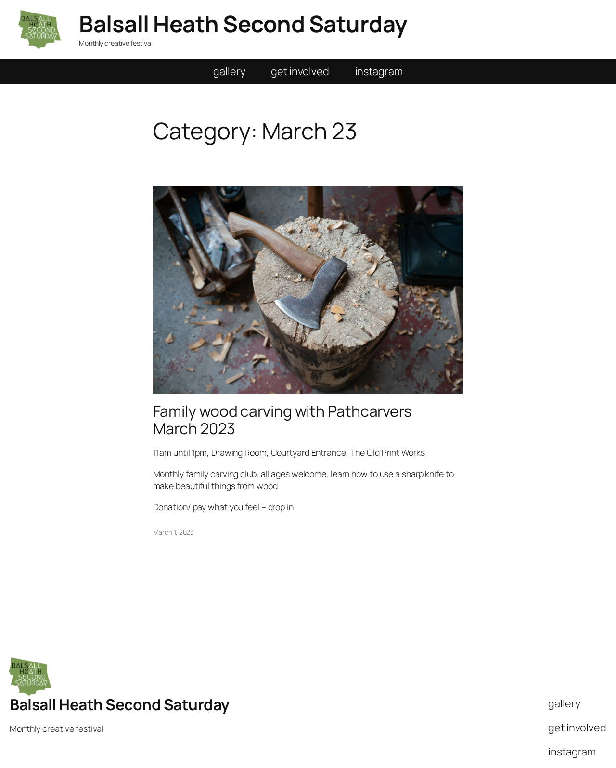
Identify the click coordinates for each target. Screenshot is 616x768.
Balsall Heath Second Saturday (243, 23)
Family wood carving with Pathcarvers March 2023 (282, 420)
